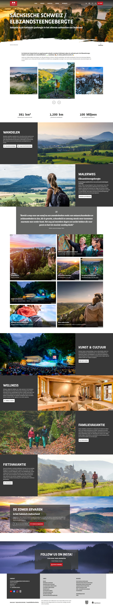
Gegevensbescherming (20, 602)
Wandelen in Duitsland (48, 582)
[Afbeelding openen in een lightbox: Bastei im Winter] (89, 80)
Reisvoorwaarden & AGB (81, 587)
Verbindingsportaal (80, 593)
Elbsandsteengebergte (48, 592)
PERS (77, 595)
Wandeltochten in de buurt (49, 584)
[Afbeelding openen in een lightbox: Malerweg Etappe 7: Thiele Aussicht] (56, 80)
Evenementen (79, 590)
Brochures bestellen (47, 593)
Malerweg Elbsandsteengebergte (50, 595)
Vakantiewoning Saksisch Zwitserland (84, 582)
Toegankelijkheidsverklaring (32, 602)
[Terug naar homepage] (13, 3)
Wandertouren (46, 589)
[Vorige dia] (53, 102)
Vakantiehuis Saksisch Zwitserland (83, 584)
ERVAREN (42, 3)
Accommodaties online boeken (49, 585)
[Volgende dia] (59, 102)
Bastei (44, 581)
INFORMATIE (64, 3)
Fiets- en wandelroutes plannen (83, 589)
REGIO (36, 3)
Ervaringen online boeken (48, 587)
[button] (109, 604)
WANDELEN (49, 3)
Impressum (12, 602)
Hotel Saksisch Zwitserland (82, 581)
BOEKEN (57, 3)
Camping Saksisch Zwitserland (82, 585)
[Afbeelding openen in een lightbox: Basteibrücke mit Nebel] (23, 80)
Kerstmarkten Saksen (47, 590)
